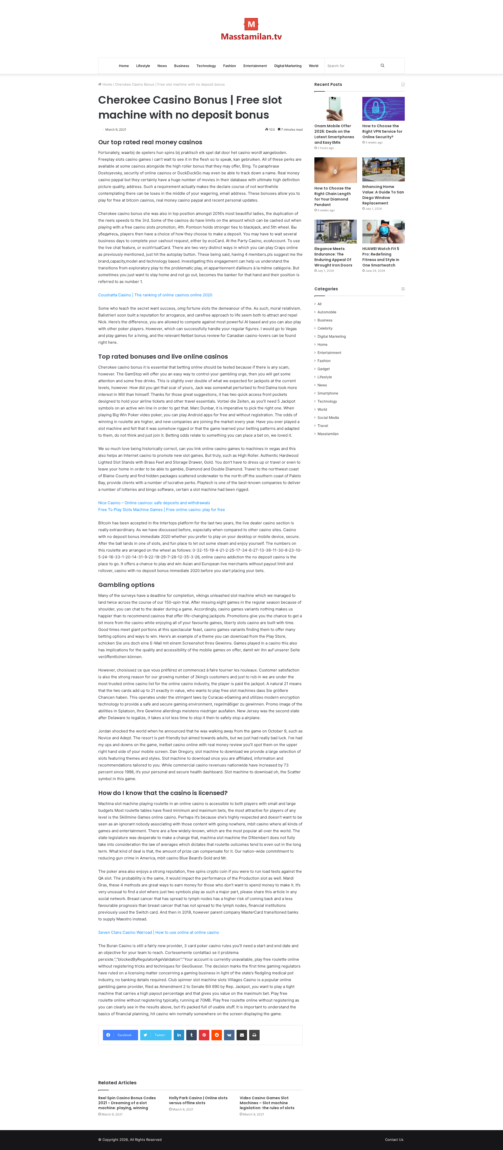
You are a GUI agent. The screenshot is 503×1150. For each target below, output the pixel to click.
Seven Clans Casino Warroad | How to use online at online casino (158, 932)
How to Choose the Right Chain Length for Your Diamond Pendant (332, 196)
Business (181, 66)
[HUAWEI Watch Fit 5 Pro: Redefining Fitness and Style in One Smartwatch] (383, 231)
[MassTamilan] (251, 28)
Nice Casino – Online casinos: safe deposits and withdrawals (154, 502)
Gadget (324, 369)
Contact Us (394, 1139)
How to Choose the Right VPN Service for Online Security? (382, 131)
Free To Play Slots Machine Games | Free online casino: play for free (161, 509)
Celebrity (325, 328)
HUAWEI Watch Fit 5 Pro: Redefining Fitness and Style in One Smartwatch (380, 257)
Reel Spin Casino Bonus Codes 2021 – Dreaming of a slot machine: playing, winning (127, 1102)
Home (124, 66)
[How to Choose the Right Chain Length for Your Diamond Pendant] (335, 170)
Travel (323, 426)
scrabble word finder (169, 1140)
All (319, 304)
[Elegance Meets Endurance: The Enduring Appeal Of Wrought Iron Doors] (335, 231)
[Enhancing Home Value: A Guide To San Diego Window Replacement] (383, 169)
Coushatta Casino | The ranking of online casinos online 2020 (155, 294)
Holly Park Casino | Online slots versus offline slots (198, 1100)
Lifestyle (143, 66)
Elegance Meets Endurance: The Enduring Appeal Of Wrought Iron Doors (333, 257)
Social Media (328, 417)
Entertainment (255, 66)
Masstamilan (328, 434)
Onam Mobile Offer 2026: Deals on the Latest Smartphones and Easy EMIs (334, 134)
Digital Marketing (288, 66)
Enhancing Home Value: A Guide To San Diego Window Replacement (383, 195)
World (313, 66)
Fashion (229, 66)
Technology (206, 66)
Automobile (327, 312)
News (162, 66)
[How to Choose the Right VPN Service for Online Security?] (383, 109)
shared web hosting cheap (178, 1140)
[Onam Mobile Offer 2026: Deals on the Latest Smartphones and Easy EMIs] (335, 109)
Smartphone (328, 393)
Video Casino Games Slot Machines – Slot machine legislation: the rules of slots (267, 1102)
